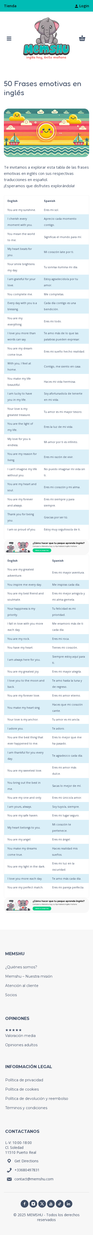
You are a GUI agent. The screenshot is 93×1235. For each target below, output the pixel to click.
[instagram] (33, 1204)
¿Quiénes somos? (21, 967)
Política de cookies (22, 1089)
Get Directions (26, 1160)
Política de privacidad (24, 1080)
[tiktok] (60, 1204)
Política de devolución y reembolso (36, 1098)
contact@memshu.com (33, 1178)
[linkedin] (68, 1204)
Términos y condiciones (26, 1108)
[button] (9, 38)
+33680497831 (27, 1169)
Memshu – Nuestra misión (28, 976)
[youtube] (51, 1204)
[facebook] (24, 1204)
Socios (11, 995)
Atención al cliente (21, 985)
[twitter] (42, 1204)
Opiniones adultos (21, 1045)
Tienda (10, 5)
